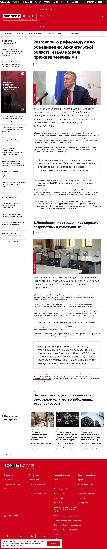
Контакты (43, 26)
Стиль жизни (73, 33)
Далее (35, 218)
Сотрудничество (85, 484)
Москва (56, 480)
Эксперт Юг (58, 498)
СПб (55, 484)
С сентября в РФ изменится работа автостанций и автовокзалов (12, 206)
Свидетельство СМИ (86, 494)
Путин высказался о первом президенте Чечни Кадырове (12, 215)
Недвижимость (35, 489)
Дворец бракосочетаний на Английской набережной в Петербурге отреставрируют (13, 163)
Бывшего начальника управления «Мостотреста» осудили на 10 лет (13, 184)
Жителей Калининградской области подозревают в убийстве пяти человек (11, 174)
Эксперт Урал (59, 503)
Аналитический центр (47, 9)
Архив (42, 21)
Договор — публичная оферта (66, 530)
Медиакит (82, 498)
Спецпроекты (83, 503)
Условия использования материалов (68, 520)
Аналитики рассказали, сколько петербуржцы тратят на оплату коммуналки (13, 129)
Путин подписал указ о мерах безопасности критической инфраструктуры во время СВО (13, 119)
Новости (61, 33)
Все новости (13, 241)
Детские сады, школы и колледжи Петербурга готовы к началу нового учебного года (13, 140)
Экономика (8, 33)
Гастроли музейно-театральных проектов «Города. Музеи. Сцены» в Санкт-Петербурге (67, 436)
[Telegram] (44, 536)
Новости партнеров (37, 484)
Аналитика (50, 33)
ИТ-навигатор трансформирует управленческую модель (39, 436)
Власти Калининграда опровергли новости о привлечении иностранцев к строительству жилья (12, 152)
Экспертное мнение (35, 33)
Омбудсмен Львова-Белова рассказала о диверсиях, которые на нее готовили (11, 64)
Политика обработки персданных (67, 525)
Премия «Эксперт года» (48, 16)
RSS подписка (59, 534)
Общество (20, 33)
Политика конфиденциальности (66, 516)
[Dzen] (7, 536)
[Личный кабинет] (103, 17)
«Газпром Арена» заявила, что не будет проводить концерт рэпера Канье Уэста (13, 195)
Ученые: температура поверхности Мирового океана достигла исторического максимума (13, 52)
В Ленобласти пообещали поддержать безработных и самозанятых (65, 225)
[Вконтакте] (20, 536)
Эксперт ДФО (59, 494)
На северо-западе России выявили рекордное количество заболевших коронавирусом (63, 399)
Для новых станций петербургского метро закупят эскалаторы (13, 235)
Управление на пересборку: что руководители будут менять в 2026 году (90, 436)
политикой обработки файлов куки (13, 545)
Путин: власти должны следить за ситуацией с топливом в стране (13, 225)
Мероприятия (35, 429)
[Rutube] (32, 536)
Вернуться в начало (13, 455)
